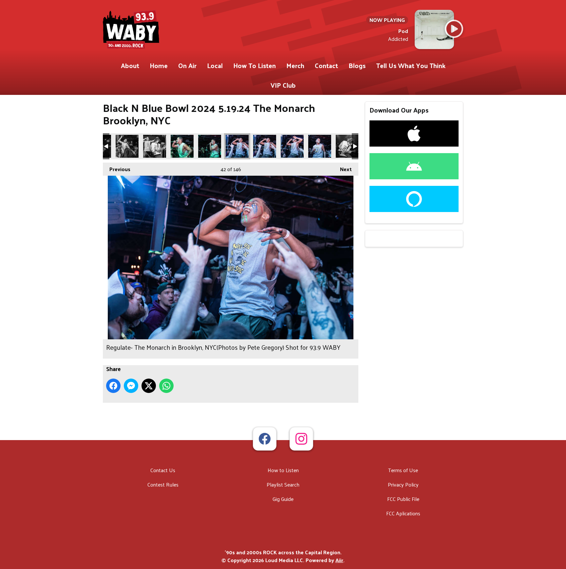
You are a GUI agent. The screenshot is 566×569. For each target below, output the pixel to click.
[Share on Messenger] (131, 386)
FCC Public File (403, 499)
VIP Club (283, 85)
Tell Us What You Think (410, 65)
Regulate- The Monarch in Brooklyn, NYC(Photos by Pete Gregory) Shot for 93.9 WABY (127, 146)
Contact (326, 65)
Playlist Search (283, 484)
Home (159, 65)
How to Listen (283, 470)
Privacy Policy (403, 484)
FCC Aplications (403, 513)
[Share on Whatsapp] (166, 386)
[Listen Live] (454, 29)
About (130, 65)
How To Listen (254, 65)
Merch (295, 65)
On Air (187, 65)
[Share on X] (149, 386)
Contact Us (162, 470)
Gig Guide (283, 499)
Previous (116, 169)
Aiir (339, 560)
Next (342, 169)
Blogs (357, 65)
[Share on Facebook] (113, 386)
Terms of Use (403, 470)
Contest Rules (163, 484)
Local (215, 65)
